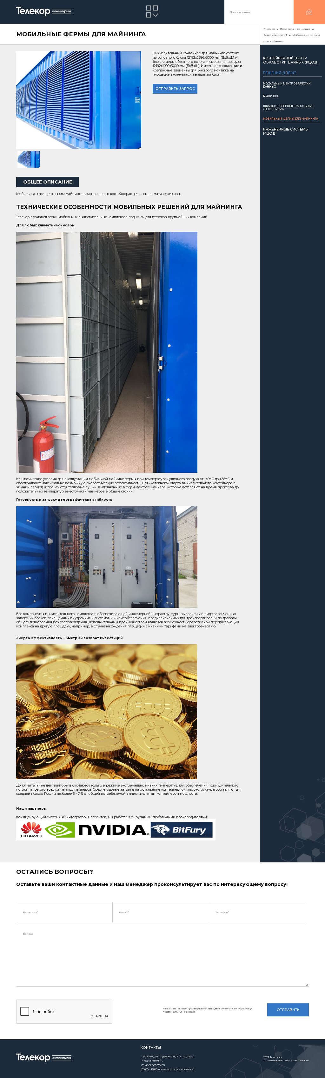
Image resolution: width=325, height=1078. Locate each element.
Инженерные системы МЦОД (285, 131)
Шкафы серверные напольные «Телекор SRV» (288, 107)
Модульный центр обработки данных (287, 85)
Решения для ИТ (279, 73)
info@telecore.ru (152, 1060)
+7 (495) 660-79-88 (153, 1065)
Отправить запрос (175, 89)
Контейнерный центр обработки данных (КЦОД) (291, 60)
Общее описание (47, 182)
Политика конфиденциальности (286, 1060)
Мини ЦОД (271, 96)
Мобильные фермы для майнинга (290, 118)
